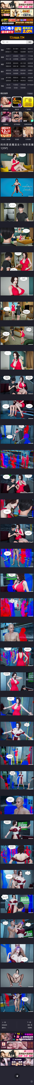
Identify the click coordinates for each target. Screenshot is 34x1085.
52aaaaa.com (17, 37)
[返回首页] (31, 1081)
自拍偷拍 (15, 56)
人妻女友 (23, 77)
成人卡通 (23, 63)
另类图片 (30, 73)
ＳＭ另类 (30, 59)
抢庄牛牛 (30, 52)
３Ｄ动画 (30, 56)
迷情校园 (8, 80)
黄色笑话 (23, 80)
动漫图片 (30, 70)
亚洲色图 (15, 70)
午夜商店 (15, 85)
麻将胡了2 (8, 52)
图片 (2, 72)
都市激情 (8, 77)
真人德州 (15, 49)
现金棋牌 (23, 52)
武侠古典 (30, 77)
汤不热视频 (30, 85)
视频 (2, 57)
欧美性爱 (30, 63)
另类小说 (15, 80)
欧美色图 (23, 70)
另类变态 (30, 66)
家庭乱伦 (15, 77)
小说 (2, 79)
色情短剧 (23, 88)
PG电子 (8, 49)
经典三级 (15, 66)
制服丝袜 (8, 66)
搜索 (30, 42)
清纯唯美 (15, 73)
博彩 (2, 50)
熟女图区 (23, 73)
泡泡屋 (16, 88)
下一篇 (29, 1025)
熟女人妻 (8, 59)
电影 (2, 64)
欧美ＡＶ (23, 56)
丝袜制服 (15, 59)
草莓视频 (23, 85)
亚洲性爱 (8, 63)
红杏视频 (8, 88)
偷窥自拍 (8, 70)
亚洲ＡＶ (8, 56)
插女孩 (8, 85)
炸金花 (16, 52)
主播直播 (23, 59)
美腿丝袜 (8, 73)
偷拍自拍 (15, 63)
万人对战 (23, 49)
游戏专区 (30, 49)
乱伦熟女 (23, 66)
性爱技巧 (30, 80)
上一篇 (4, 1025)
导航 (2, 86)
